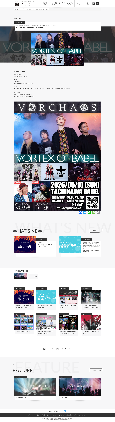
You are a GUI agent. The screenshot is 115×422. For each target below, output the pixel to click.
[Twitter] (84, 212)
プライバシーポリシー (80, 415)
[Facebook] (80, 212)
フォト (78, 4)
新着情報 (45, 4)
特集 (87, 4)
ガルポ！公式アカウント (56, 411)
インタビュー (70, 4)
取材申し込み (46, 415)
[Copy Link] (98, 212)
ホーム (16, 9)
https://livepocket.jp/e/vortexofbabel (24, 96)
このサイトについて (58, 415)
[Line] (89, 212)
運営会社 (69, 415)
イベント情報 (53, 4)
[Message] (93, 212)
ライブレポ (62, 4)
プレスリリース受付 (34, 415)
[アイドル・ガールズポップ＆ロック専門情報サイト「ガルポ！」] (23, 4)
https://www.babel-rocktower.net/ (23, 83)
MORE (94, 231)
